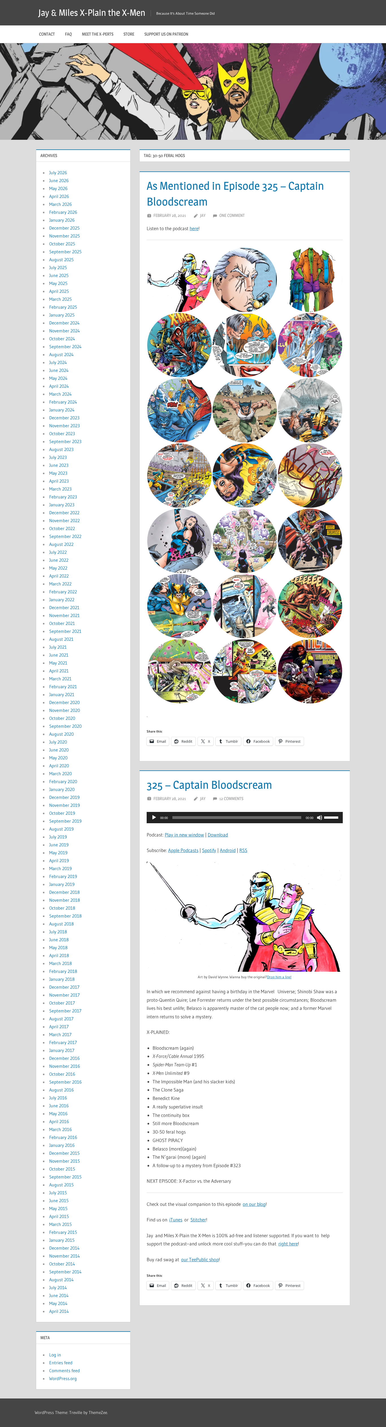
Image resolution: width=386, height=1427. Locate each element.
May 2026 (58, 188)
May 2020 (58, 758)
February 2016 (63, 1137)
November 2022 (64, 520)
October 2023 (62, 433)
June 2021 (58, 655)
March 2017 (60, 1034)
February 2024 (63, 402)
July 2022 (58, 552)
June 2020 (59, 750)
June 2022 (58, 560)
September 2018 (65, 916)
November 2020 (64, 710)
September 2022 (65, 536)
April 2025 (59, 291)
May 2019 (58, 852)
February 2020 (63, 781)
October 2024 (62, 338)
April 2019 (59, 860)
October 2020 (62, 718)
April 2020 (59, 765)
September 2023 (65, 441)
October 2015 (62, 1169)
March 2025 (60, 299)
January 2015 (62, 1240)
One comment (232, 215)
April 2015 (59, 1216)
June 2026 (59, 180)
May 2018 (58, 947)
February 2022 (63, 591)
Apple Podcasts (183, 850)
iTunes (175, 1220)
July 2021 (58, 647)
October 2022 (62, 528)
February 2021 (63, 686)
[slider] (332, 817)
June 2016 (59, 1105)
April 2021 (59, 671)
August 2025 (61, 259)
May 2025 (58, 283)
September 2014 (65, 1272)
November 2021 (64, 615)
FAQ (68, 34)
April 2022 (59, 576)
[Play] (154, 817)
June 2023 (58, 465)
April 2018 (59, 955)
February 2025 (63, 307)
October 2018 (62, 908)
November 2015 (64, 1161)
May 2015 (58, 1208)
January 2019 (62, 884)
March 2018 (60, 963)
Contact (47, 34)
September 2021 (65, 631)
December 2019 (64, 797)
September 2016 (65, 1082)
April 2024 (59, 386)
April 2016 (59, 1121)
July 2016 (58, 1098)
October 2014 (62, 1264)
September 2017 (65, 1011)
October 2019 (62, 813)
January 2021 (61, 694)
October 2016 (62, 1074)
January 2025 (62, 315)
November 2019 (64, 805)
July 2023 (58, 457)
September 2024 (65, 346)
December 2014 (64, 1248)
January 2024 (62, 410)
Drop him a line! (279, 977)
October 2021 (62, 623)
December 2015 (64, 1153)
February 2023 (63, 497)
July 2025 (58, 267)
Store (128, 34)
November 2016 (64, 1066)
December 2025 (64, 228)
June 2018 (59, 939)
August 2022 (61, 544)
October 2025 (62, 244)
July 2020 (58, 742)
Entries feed (61, 1362)
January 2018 (62, 979)
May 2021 (58, 663)
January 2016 (62, 1145)
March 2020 (60, 773)
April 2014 (59, 1311)
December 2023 (64, 418)
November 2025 (64, 236)
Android (228, 850)
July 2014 (58, 1287)
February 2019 (63, 876)
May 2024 (58, 378)
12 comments (231, 798)
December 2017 (64, 987)
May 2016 (58, 1113)
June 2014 (59, 1295)
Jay (202, 215)
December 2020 (64, 702)
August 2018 (61, 924)
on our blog (254, 1204)
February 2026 (63, 212)
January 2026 (62, 220)
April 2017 (59, 1026)
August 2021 (61, 639)
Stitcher (198, 1220)
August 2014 (61, 1279)
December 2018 (64, 892)
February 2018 (63, 971)
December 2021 (64, 607)
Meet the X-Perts (97, 34)
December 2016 (64, 1058)
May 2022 (58, 568)
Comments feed (64, 1370)
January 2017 (61, 1050)
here (194, 228)
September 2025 (65, 251)
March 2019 (60, 868)
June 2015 (59, 1200)
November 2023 (64, 425)
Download (218, 835)
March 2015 (60, 1224)
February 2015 (63, 1232)
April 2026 (59, 196)
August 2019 (61, 829)
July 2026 (58, 172)
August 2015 (61, 1185)
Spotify (209, 850)
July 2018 (58, 931)
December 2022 (64, 512)
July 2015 (58, 1192)
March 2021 (60, 678)
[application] (244, 817)
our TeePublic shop (200, 1259)
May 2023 (58, 473)
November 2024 (64, 331)
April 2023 (59, 481)
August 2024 (61, 354)
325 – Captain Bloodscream (209, 785)
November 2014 (64, 1256)
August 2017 (61, 1018)
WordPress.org (63, 1378)
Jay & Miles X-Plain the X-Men (91, 12)
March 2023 (60, 489)
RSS (243, 850)
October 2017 (62, 1003)
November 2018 (64, 900)
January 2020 (62, 789)
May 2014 (58, 1303)
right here (288, 1244)
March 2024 (60, 394)
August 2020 (61, 734)
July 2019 (58, 837)
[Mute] (319, 817)
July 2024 (58, 362)
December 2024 (64, 323)
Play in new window (184, 835)
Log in (55, 1355)
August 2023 (61, 449)
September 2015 (65, 1177)
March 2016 (60, 1129)
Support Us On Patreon (166, 34)
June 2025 (59, 275)
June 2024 (59, 370)
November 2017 (64, 995)
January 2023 (61, 504)
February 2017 (63, 1042)
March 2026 (60, 204)
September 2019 (65, 821)
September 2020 (65, 726)
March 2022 (60, 584)
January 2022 (61, 599)
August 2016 (61, 1090)
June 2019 (59, 845)
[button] (179, 280)
